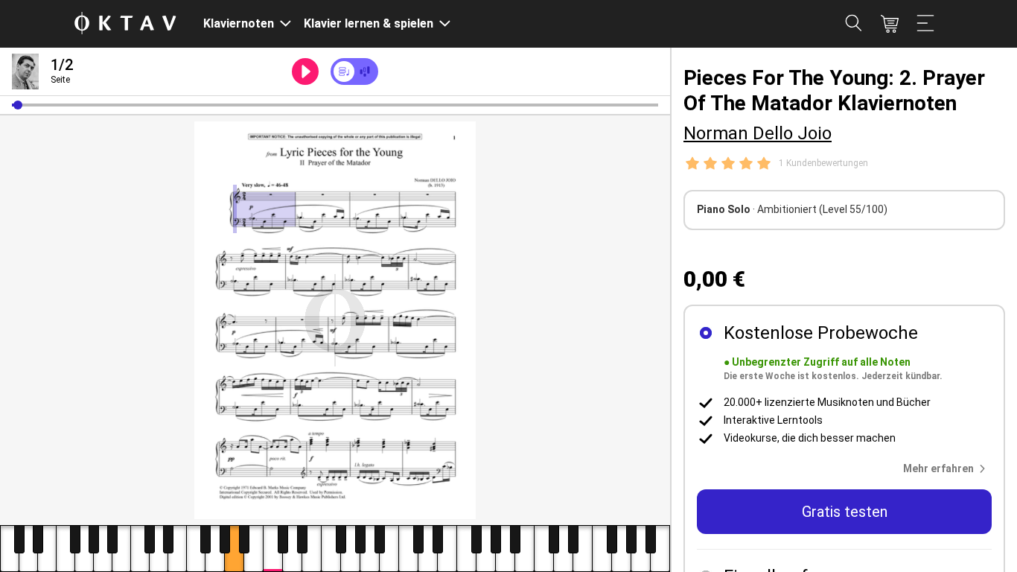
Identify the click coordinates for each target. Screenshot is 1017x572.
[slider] (335, 105)
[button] (17, 105)
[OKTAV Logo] (125, 24)
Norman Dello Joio (757, 133)
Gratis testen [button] (844, 512)
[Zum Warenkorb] (890, 24)
